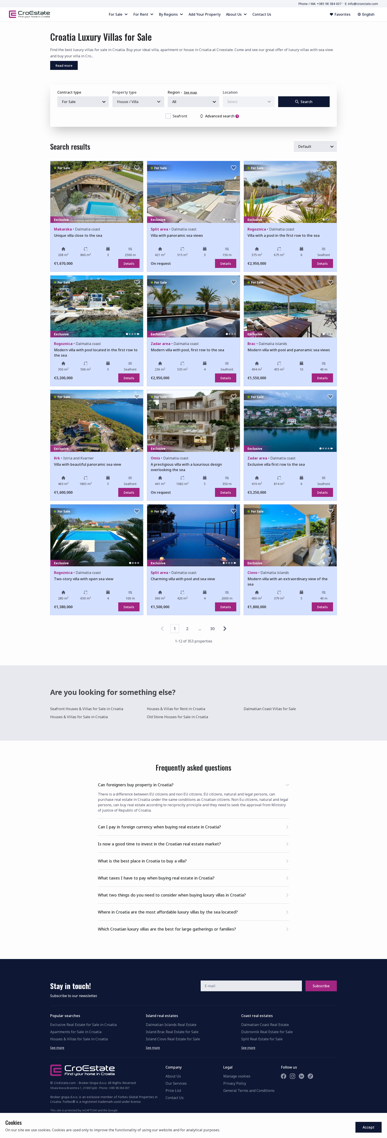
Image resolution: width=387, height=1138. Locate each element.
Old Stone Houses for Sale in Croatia (177, 717)
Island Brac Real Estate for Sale (172, 1031)
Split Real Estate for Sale (262, 1039)
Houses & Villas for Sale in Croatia (79, 717)
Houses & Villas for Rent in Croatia (176, 709)
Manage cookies (236, 1076)
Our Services (176, 1083)
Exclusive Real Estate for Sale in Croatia (83, 1024)
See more (57, 1047)
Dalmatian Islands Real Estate (171, 1024)
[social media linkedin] (301, 1076)
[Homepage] (29, 14)
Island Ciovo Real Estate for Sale (173, 1039)
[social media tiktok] (310, 1076)
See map (190, 92)
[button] (193, 783)
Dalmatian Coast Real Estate (265, 1024)
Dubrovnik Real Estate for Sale (267, 1031)
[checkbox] (168, 116)
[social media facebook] (283, 1076)
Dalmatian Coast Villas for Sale (270, 709)
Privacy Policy (234, 1083)
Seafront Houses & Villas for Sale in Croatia (86, 709)
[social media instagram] (292, 1076)
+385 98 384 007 (119, 1088)
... (199, 628)
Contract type (69, 92)
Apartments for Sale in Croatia (75, 1031)
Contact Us (175, 1097)
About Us (173, 1076)
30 (212, 628)
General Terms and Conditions (249, 1090)
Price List (173, 1090)
